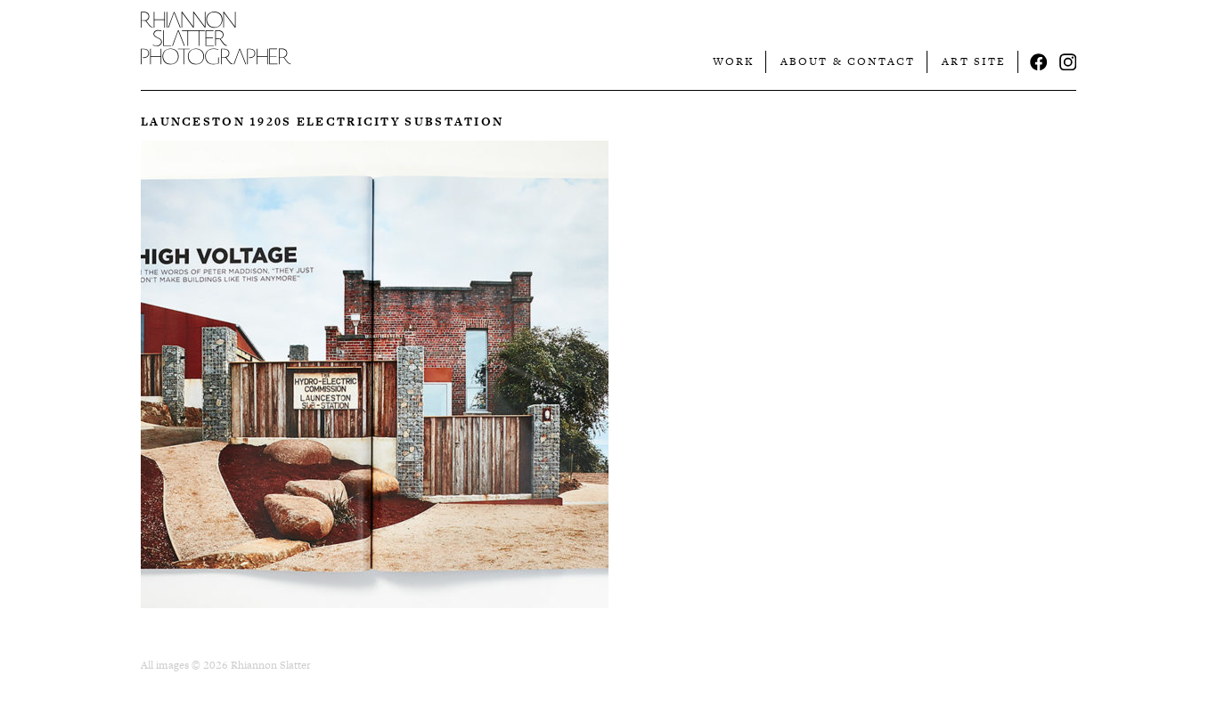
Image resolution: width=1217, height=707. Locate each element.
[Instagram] (1068, 62)
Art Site (974, 61)
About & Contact (847, 61)
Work (733, 61)
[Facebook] (1039, 62)
